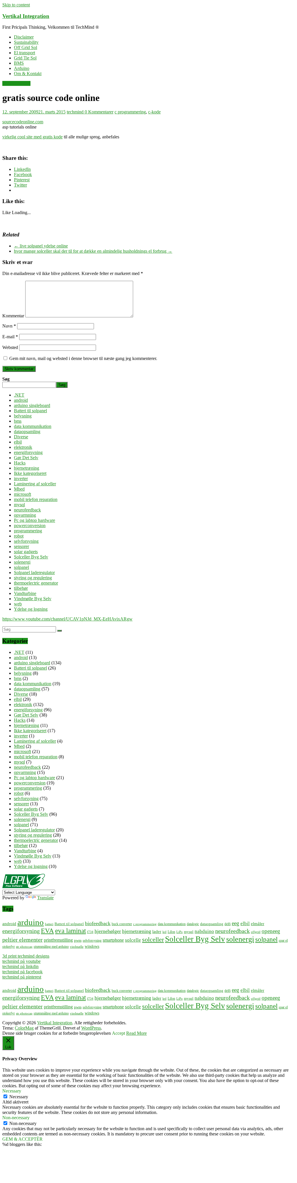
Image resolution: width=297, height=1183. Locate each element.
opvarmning (25, 515)
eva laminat (70, 930)
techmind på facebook (22, 971)
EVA (47, 930)
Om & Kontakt (27, 73)
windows (92, 946)
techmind (76, 111)
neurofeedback (27, 509)
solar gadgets (26, 551)
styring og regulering (33, 577)
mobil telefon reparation (35, 499)
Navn (9, 325)
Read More (136, 1033)
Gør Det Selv (26, 457)
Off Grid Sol (25, 47)
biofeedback (98, 923)
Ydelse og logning (31, 609)
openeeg (271, 931)
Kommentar (13, 315)
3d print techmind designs (25, 956)
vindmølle (77, 946)
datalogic (193, 924)
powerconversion (30, 525)
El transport (24, 52)
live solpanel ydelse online (41, 245)
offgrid (255, 932)
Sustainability (26, 42)
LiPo (179, 932)
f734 (90, 932)
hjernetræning (26, 468)
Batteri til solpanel (30, 410)
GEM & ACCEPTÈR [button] (22, 1139)
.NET (19, 394)
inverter (21, 478)
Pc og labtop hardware (34, 520)
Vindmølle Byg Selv (32, 598)
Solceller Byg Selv (31, 556)
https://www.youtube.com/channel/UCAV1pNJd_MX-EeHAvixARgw (67, 618)
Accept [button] (118, 1033)
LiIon (171, 932)
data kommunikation (32, 426)
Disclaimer (24, 37)
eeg (235, 923)
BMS (19, 63)
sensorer (21, 546)
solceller (153, 939)
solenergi (22, 562)
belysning (23, 415)
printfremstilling (58, 940)
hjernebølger (108, 931)
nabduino (204, 931)
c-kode (154, 111)
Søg (6, 379)
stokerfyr (8, 947)
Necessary (18, 1096)
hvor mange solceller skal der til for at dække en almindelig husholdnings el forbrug (93, 251)
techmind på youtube (21, 961)
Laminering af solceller (35, 483)
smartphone (113, 940)
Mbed (19, 488)
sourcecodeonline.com (22, 121)
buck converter (122, 924)
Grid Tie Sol (25, 57)
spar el (283, 941)
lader (156, 931)
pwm (78, 940)
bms (17, 421)
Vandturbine (25, 593)
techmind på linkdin (20, 966)
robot (18, 535)
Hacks (20, 462)
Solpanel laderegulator (34, 572)
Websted (10, 347)
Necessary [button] (11, 1090)
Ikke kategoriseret (30, 473)
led (164, 932)
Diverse (21, 436)
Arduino (21, 68)
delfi (227, 924)
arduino (30, 922)
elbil (18, 441)
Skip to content (16, 4)
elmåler (257, 923)
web (18, 603)
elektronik (23, 447)
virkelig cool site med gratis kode (32, 136)
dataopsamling (27, 431)
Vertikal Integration (25, 16)
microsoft (22, 494)
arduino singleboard (32, 405)
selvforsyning (26, 541)
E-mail (10, 336)
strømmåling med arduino (51, 947)
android (21, 400)
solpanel (21, 567)
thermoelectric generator (36, 582)
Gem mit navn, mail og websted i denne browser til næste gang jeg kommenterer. (83, 358)
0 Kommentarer (99, 111)
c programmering (130, 111)
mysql (19, 504)
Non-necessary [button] (16, 1117)
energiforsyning (28, 452)
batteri (49, 924)
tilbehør (21, 588)
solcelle (133, 940)
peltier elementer (22, 939)
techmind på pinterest (21, 976)
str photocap (24, 946)
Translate (45, 897)
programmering (16, 83)
